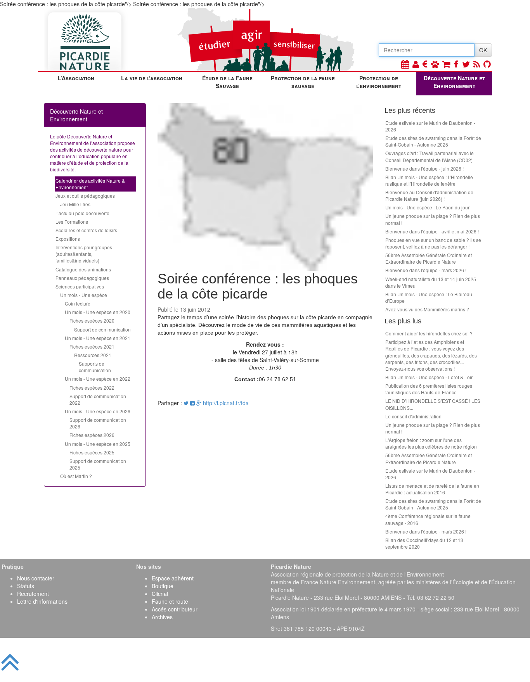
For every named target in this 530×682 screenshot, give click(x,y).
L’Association (76, 78)
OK (483, 50)
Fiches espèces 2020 (91, 320)
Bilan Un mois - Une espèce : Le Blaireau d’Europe (428, 297)
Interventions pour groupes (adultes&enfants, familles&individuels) (83, 254)
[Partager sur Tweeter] (187, 403)
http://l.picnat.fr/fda (226, 403)
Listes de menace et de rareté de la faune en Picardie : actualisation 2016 (432, 489)
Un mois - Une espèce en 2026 (97, 411)
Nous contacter (35, 578)
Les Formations (71, 221)
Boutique (162, 586)
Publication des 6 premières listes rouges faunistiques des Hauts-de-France (428, 388)
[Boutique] (446, 64)
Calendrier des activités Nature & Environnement (90, 183)
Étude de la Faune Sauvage (227, 82)
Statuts (25, 586)
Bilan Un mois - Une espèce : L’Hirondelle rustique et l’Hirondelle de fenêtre (429, 180)
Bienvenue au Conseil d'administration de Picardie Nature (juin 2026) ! (429, 195)
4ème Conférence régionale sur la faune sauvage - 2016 (428, 519)
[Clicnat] (435, 64)
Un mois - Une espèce (83, 295)
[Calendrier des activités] (405, 64)
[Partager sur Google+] (198, 403)
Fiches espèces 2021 (91, 346)
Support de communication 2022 (97, 399)
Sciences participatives (79, 286)
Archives (162, 617)
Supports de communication (95, 366)
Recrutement (33, 593)
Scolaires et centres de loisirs (86, 230)
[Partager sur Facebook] (192, 403)
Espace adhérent (173, 578)
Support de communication (102, 329)
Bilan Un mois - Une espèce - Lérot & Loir (429, 377)
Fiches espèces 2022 (91, 387)
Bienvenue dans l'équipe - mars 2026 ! (425, 270)
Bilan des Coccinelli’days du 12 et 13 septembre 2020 (424, 543)
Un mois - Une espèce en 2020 (97, 312)
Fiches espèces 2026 (91, 435)
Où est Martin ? (76, 476)
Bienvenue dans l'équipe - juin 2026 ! (424, 168)
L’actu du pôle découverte (82, 213)
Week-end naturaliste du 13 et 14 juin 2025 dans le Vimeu (430, 282)
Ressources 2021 (92, 355)
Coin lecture (77, 303)
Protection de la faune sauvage (303, 82)
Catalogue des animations (83, 269)
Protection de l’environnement (378, 82)
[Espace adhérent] (415, 64)
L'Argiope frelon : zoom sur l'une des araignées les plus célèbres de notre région (431, 443)
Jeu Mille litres (75, 204)
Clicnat (160, 593)
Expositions (67, 238)
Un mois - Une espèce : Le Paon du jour (427, 207)
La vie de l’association (151, 78)
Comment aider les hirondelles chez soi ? (429, 333)
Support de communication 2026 (97, 423)
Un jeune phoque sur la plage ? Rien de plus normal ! (432, 219)
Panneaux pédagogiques (82, 278)
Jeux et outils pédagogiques (85, 195)
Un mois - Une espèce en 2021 (97, 338)
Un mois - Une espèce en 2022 (97, 378)
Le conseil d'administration (413, 416)
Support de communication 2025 (97, 464)
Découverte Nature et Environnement (454, 82)
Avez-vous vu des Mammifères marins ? (427, 309)
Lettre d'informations (42, 601)
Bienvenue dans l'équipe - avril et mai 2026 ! (432, 231)
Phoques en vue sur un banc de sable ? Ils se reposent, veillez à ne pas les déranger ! (433, 243)
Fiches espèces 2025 (91, 452)
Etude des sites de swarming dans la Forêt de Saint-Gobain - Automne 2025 (433, 141)
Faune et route (170, 601)
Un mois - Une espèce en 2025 (97, 443)
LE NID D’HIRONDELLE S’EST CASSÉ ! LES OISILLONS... (432, 404)
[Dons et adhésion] (425, 64)
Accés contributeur (174, 609)
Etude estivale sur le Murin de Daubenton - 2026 (430, 126)
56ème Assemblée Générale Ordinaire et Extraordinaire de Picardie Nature (428, 258)
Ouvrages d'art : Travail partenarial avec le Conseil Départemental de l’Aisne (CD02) (429, 156)
